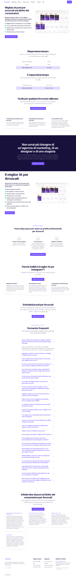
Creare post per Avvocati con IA (38, 108)
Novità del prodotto (37, 566)
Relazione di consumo (56, 513)
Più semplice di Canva (35, 283)
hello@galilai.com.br (62, 561)
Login (69, 1)
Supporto (33, 1)
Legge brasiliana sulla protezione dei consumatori (14, 514)
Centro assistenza (36, 565)
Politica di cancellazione (49, 565)
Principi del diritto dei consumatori (36, 513)
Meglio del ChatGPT (11, 283)
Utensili (19, 1)
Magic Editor (14, 1)
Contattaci (46, 563)
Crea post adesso (10, 212)
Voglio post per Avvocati (11, 36)
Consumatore (9, 534)
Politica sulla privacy (48, 566)
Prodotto (39, 1)
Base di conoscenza (48, 561)
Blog (34, 563)
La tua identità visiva (57, 118)
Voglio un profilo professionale (38, 254)
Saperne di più (26, 1)
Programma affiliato (37, 561)
